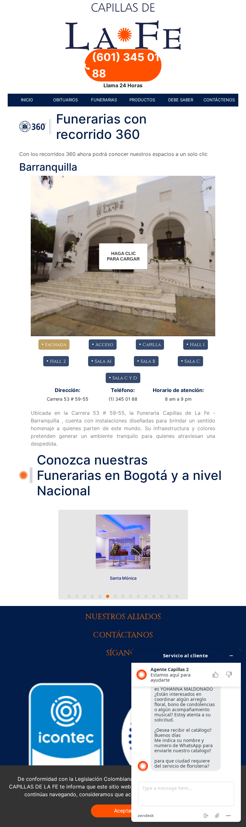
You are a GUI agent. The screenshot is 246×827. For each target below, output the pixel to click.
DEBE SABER (180, 99)
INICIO (27, 99)
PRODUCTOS (142, 99)
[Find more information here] (186, 735)
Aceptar (123, 811)
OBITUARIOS (65, 99)
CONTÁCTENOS (219, 99)
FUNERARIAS (104, 99)
